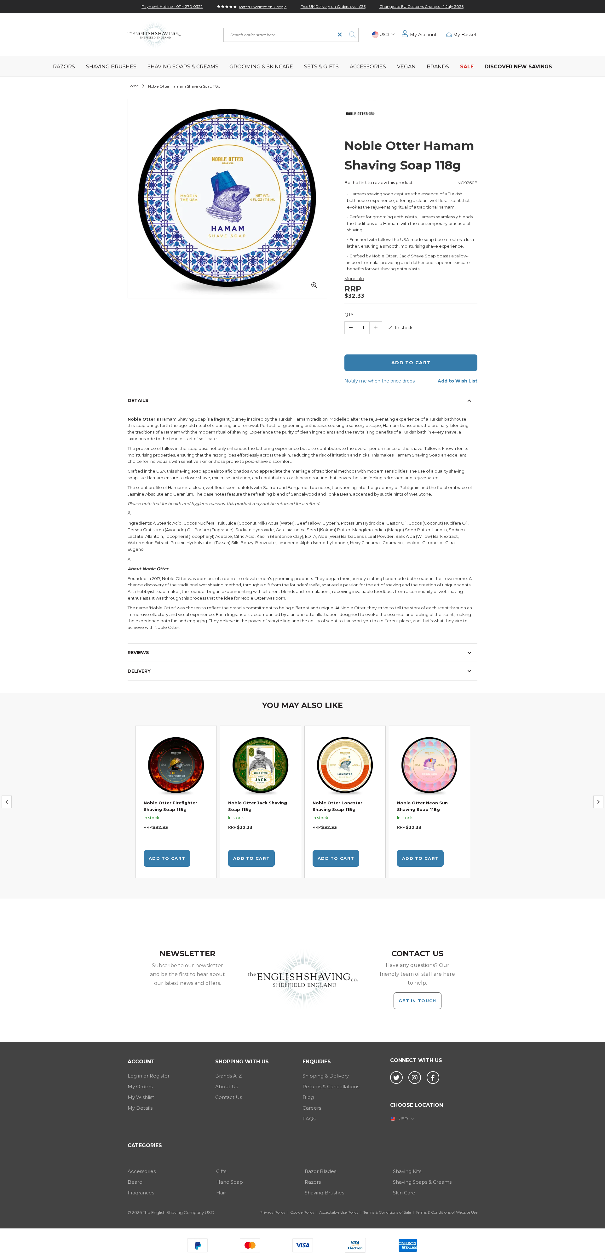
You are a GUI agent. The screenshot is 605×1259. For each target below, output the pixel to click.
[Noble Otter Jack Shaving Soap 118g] (260, 766)
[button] (383, 34)
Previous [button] (7, 802)
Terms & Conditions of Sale (387, 1212)
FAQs (308, 1119)
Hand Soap (229, 1182)
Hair (221, 1193)
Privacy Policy (272, 1212)
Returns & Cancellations (330, 1086)
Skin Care (404, 1193)
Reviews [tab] (138, 652)
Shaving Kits (407, 1171)
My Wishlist (141, 1097)
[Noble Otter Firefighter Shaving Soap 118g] (176, 766)
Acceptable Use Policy (339, 1212)
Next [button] (598, 802)
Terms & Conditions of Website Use (446, 1212)
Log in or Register (149, 1076)
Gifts (221, 1171)
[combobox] (291, 35)
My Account (423, 34)
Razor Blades (320, 1171)
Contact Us (228, 1097)
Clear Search (340, 35)
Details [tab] (138, 400)
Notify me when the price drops (379, 381)
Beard (135, 1182)
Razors (313, 1182)
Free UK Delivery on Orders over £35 (333, 6)
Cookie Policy (302, 1212)
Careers (311, 1108)
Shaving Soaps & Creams (422, 1182)
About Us (226, 1086)
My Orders (140, 1086)
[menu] (302, 66)
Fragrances (141, 1193)
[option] (176, 802)
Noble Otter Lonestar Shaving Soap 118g (337, 806)
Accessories (142, 1171)
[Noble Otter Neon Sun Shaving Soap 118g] (429, 766)
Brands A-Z (228, 1076)
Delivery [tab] (139, 671)
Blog (308, 1097)
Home (133, 85)
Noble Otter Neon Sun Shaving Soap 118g (422, 806)
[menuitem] (64, 66)
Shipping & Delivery (325, 1076)
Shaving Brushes (324, 1193)
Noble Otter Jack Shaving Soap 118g (257, 806)
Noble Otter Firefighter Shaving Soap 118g (170, 806)
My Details (140, 1108)
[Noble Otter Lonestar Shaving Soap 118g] (345, 766)
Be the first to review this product (378, 182)
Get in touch (417, 1000)
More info (354, 278)
